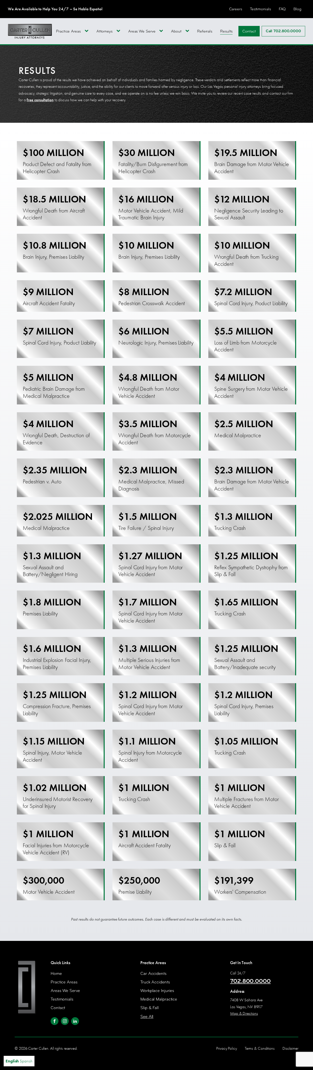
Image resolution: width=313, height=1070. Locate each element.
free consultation (40, 99)
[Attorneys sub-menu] (119, 31)
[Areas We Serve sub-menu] (162, 31)
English (12, 1061)
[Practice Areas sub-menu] (87, 31)
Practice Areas (68, 31)
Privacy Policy (226, 1048)
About (176, 31)
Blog (297, 9)
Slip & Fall (149, 1007)
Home (56, 973)
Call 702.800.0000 (283, 31)
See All (146, 1016)
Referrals (204, 31)
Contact (249, 31)
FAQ (282, 9)
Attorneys (104, 31)
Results (226, 31)
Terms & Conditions (260, 1048)
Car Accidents (153, 973)
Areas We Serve (142, 31)
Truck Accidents (155, 982)
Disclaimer (290, 1048)
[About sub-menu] (188, 31)
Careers (235, 9)
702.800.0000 (250, 981)
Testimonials (260, 9)
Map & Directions (244, 1013)
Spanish (26, 1061)
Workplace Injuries (157, 990)
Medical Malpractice (158, 999)
